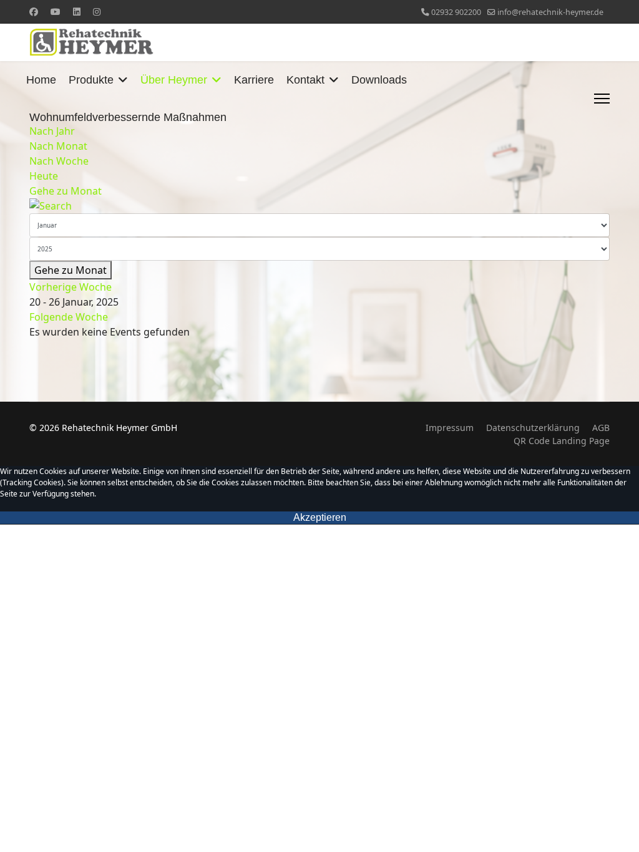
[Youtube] (56, 11)
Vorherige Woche (70, 287)
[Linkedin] (76, 11)
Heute (43, 176)
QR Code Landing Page (562, 441)
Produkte (91, 80)
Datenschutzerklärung (533, 427)
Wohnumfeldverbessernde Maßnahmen (128, 117)
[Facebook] (33, 11)
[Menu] (602, 98)
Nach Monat (58, 146)
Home (41, 80)
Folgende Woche (68, 317)
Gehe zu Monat (65, 191)
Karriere (254, 80)
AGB (601, 427)
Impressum (450, 427)
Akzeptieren (319, 517)
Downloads (379, 80)
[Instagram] (96, 11)
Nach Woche (59, 161)
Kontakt (305, 80)
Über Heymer (173, 80)
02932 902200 (456, 12)
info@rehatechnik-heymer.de (550, 12)
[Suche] (319, 205)
